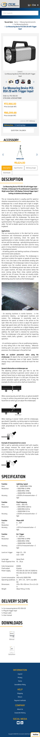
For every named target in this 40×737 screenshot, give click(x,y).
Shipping (20, 693)
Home (16, 22)
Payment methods (20, 700)
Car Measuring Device (21, 24)
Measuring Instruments (28, 22)
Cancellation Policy (20, 684)
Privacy (20, 677)
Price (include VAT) (10, 115)
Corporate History (20, 713)
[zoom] (20, 71)
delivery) (32, 121)
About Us (20, 709)
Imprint (20, 674)
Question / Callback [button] (18, 130)
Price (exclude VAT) (10, 106)
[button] (6, 81)
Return (20, 697)
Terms (20, 681)
